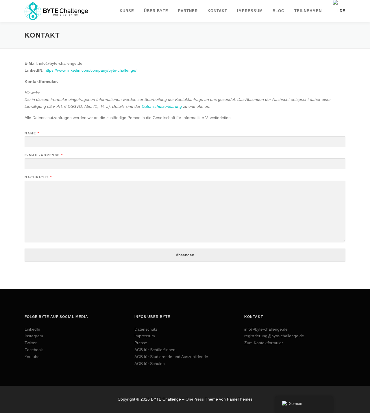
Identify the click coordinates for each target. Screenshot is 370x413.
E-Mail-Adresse (43, 155)
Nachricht (38, 177)
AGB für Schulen (149, 363)
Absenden (185, 255)
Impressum (144, 336)
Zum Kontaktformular (263, 342)
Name (32, 133)
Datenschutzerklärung (162, 106)
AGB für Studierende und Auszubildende (171, 356)
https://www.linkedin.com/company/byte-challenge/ (90, 70)
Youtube (32, 356)
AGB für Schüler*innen (154, 349)
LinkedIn (32, 329)
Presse (140, 342)
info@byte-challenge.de (266, 329)
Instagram (34, 336)
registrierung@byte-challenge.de (274, 336)
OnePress (195, 399)
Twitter (31, 342)
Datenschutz (145, 329)
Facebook (34, 349)
